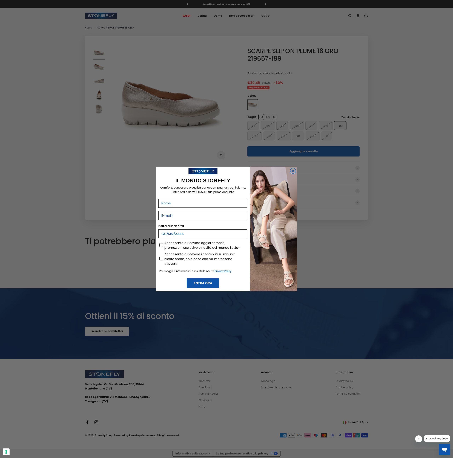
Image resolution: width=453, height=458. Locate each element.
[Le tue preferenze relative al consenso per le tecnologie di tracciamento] (6, 451)
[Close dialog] (293, 171)
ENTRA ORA (203, 283)
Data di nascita (171, 226)
